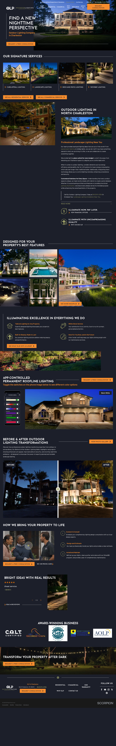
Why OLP (60, 691)
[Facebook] (101, 690)
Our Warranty (79, 2)
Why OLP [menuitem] (68, 7)
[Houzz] (112, 690)
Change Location (70, 2)
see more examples (69, 304)
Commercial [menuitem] (61, 7)
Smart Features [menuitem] (42, 7)
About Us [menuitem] (83, 7)
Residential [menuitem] (51, 7)
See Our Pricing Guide (44, 564)
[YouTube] (105, 690)
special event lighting (68, 149)
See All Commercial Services (50, 97)
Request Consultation (31, 691)
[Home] (19, 8)
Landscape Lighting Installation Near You (87, 197)
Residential (60, 685)
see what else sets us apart (20, 346)
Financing (88, 2)
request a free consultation (17, 564)
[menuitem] (5, 705)
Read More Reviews (13, 604)
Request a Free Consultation (20, 44)
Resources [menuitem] (75, 7)
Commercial (73, 685)
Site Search (98, 2)
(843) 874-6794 (105, 2)
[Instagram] (108, 690)
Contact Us (73, 691)
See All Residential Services (17, 97)
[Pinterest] (107, 693)
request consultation (98, 7)
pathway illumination (67, 186)
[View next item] (41, 600)
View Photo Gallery (99, 441)
